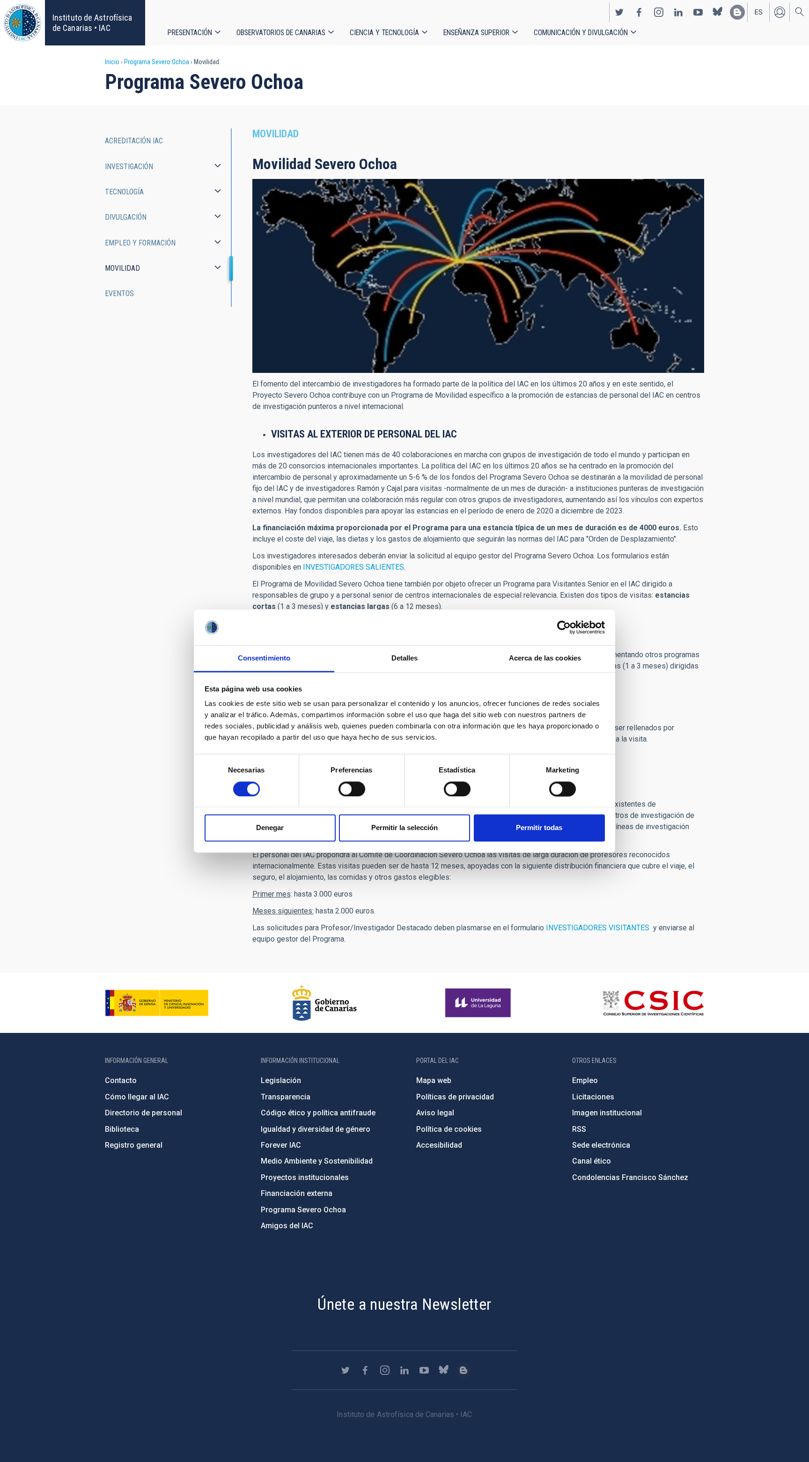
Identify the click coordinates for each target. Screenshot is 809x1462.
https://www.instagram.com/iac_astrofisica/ (659, 12)
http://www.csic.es (653, 1003)
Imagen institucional (607, 1112)
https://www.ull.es (479, 1003)
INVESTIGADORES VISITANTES (597, 927)
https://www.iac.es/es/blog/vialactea (737, 12)
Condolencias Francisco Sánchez (630, 1177)
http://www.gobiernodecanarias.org (324, 1003)
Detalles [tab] (404, 658)
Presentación (190, 32)
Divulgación (126, 217)
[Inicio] (22, 22)
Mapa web (433, 1080)
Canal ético (591, 1161)
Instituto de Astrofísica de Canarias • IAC (92, 23)
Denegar (270, 828)
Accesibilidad (439, 1145)
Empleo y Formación (140, 242)
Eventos (119, 293)
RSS (579, 1129)
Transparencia (285, 1096)
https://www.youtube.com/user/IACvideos (698, 12)
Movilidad (122, 268)
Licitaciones (593, 1096)
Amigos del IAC (287, 1225)
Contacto (121, 1080)
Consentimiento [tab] (264, 658)
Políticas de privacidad (455, 1096)
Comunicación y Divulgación (581, 32)
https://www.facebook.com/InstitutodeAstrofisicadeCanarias (639, 12)
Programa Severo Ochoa (156, 62)
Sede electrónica (601, 1145)
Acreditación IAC (134, 140)
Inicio (112, 62)
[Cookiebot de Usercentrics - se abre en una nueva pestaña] (564, 627)
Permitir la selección (404, 828)
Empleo (585, 1080)
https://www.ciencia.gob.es (157, 1003)
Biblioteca (122, 1129)
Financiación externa (296, 1193)
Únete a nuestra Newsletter (404, 1304)
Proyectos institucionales (305, 1177)
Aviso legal (435, 1112)
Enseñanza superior (476, 32)
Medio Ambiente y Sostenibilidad (317, 1161)
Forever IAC (281, 1145)
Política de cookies (449, 1129)
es (759, 12)
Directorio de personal (143, 1112)
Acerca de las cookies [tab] (545, 658)
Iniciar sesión (779, 12)
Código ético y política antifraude (318, 1112)
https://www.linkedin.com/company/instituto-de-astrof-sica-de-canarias (678, 12)
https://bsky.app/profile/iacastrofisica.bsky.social (718, 12)
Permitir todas (539, 828)
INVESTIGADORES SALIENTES (353, 567)
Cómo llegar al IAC (137, 1096)
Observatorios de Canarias (280, 32)
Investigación (129, 166)
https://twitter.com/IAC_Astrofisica (619, 12)
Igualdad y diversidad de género (315, 1129)
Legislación (281, 1080)
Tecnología (124, 191)
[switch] (351, 788)
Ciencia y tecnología (384, 32)
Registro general (133, 1145)
